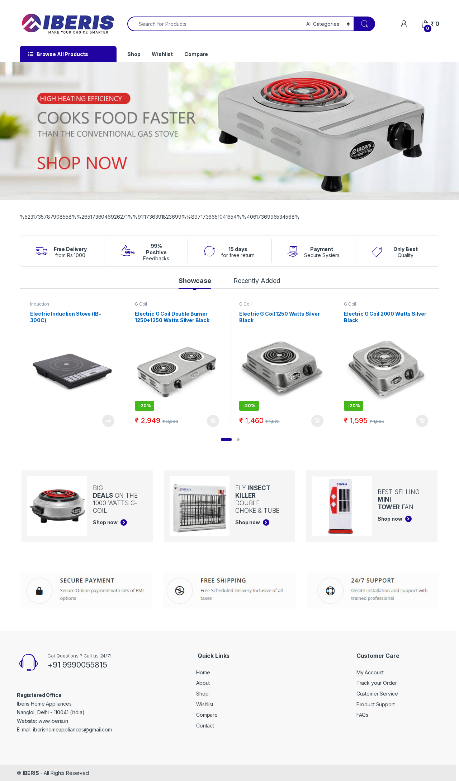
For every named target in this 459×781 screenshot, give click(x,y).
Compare (196, 54)
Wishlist (162, 54)
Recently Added (256, 280)
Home (203, 672)
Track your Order (376, 683)
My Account (370, 672)
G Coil (141, 304)
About (203, 683)
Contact (205, 725)
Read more (108, 421)
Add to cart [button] (213, 421)
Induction (39, 304)
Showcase (195, 280)
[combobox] (214, 24)
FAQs (362, 715)
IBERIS (31, 773)
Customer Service (377, 694)
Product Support (375, 704)
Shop (133, 54)
